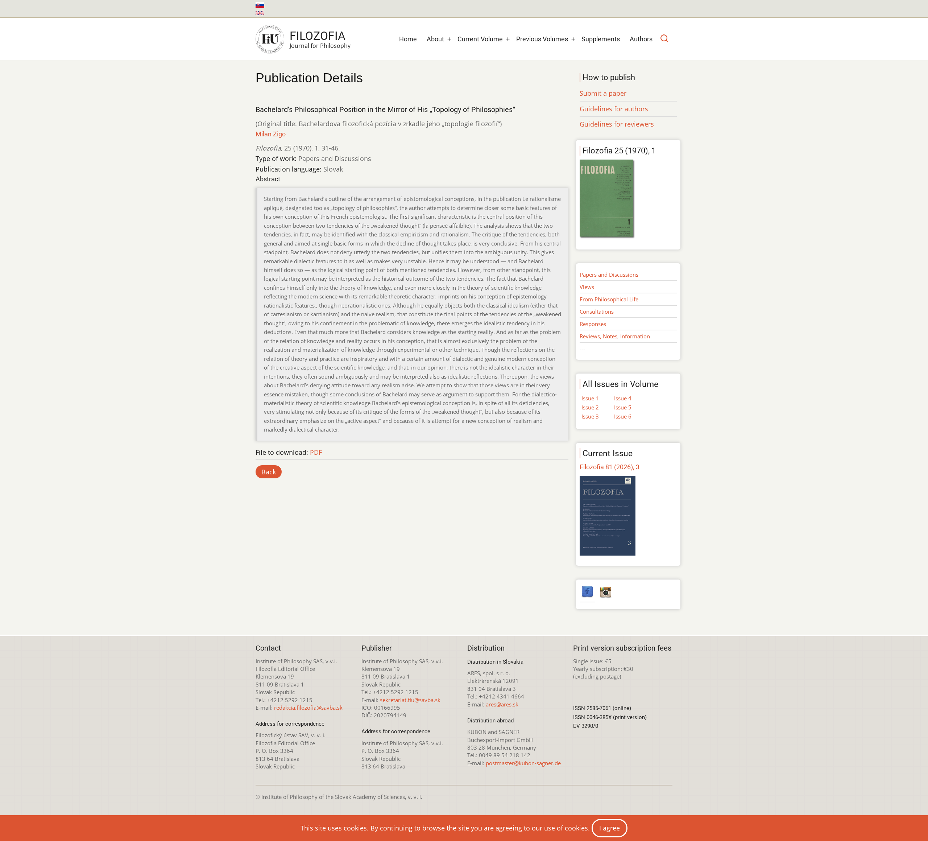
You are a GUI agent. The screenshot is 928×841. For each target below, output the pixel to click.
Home (408, 39)
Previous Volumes (542, 39)
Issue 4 (622, 398)
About (435, 39)
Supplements (600, 39)
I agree (609, 828)
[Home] (270, 39)
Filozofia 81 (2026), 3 (609, 467)
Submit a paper (603, 93)
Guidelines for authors (614, 108)
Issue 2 (590, 407)
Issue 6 (622, 416)
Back (268, 471)
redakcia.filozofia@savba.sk (308, 707)
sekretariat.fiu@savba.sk (410, 700)
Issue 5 (622, 407)
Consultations (597, 311)
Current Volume (480, 39)
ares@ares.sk (502, 704)
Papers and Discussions (609, 274)
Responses (593, 323)
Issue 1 (590, 398)
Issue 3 (590, 416)
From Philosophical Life (609, 299)
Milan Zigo (271, 134)
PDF (316, 452)
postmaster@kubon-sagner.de (523, 763)
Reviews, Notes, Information (615, 336)
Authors (641, 39)
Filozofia (317, 36)
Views (587, 286)
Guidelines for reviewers (617, 124)
